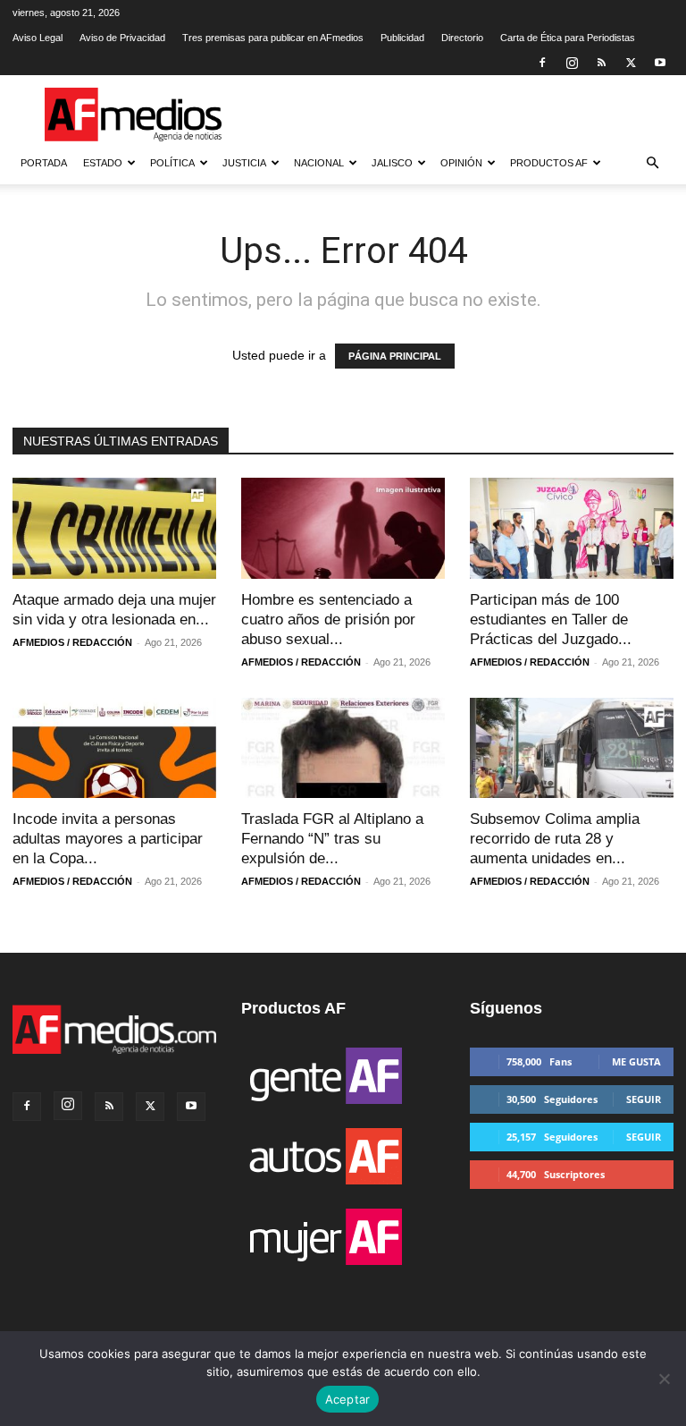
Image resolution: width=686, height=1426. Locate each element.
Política (172, 162)
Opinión (461, 162)
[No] (664, 1379)
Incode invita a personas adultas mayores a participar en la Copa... (108, 839)
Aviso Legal (38, 37)
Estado (102, 162)
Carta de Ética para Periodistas (567, 37)
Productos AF (549, 162)
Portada (44, 162)
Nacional (319, 162)
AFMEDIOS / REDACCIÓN (72, 642)
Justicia (244, 162)
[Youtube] (660, 62)
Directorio (462, 37)
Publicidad (402, 37)
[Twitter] (630, 62)
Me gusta (636, 1061)
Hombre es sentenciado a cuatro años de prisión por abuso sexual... (328, 619)
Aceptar (348, 1399)
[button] (652, 163)
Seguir (643, 1099)
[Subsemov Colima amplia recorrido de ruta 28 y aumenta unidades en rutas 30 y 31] (571, 748)
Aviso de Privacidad (122, 37)
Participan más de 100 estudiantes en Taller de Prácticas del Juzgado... (551, 619)
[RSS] (601, 62)
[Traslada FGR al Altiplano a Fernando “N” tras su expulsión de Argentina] (343, 748)
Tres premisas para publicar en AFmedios (273, 37)
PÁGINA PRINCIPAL (394, 356)
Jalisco (392, 162)
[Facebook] (542, 62)
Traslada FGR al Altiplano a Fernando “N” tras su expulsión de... (332, 839)
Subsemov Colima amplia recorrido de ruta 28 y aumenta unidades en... (555, 839)
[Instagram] (571, 62)
